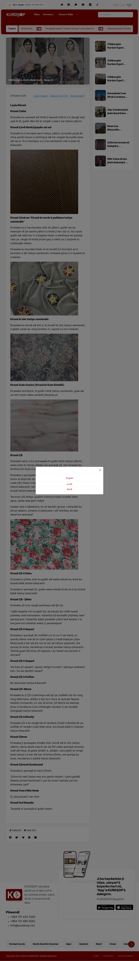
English (69, 478)
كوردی (69, 484)
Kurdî (69, 489)
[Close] (100, 470)
